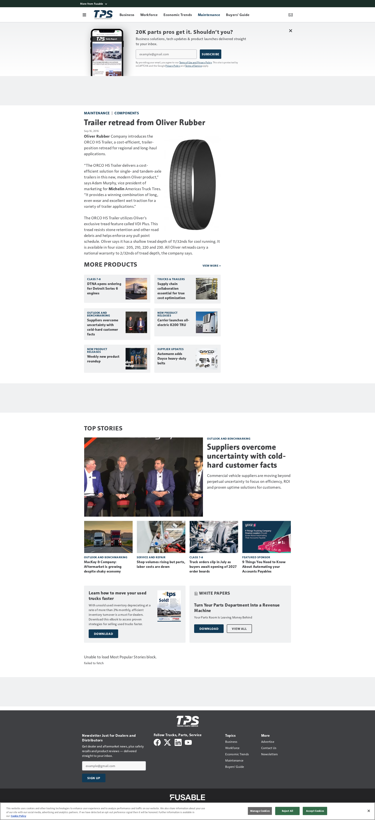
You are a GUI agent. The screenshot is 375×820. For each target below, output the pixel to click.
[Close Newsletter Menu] (290, 30)
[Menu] (84, 14)
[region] (187, 811)
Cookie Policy (18, 815)
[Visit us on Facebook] (157, 742)
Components (126, 113)
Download (103, 634)
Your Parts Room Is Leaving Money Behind (223, 617)
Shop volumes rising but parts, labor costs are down (161, 564)
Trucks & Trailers (171, 279)
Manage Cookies (260, 810)
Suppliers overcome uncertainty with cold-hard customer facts (102, 327)
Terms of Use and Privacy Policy (195, 62)
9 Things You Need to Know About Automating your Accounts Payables (264, 567)
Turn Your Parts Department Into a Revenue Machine (237, 607)
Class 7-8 (94, 279)
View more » (212, 265)
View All (239, 629)
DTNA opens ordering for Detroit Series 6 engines (104, 288)
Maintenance (97, 113)
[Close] (368, 811)
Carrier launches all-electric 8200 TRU (173, 322)
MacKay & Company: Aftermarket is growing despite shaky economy (103, 567)
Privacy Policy (172, 65)
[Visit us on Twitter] (167, 742)
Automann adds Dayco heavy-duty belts (171, 358)
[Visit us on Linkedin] (178, 742)
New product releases (167, 314)
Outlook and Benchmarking (98, 314)
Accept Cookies (315, 810)
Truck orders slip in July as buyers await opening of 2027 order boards (213, 567)
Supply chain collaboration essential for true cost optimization (171, 291)
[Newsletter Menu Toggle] (290, 14)
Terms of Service (193, 65)
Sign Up (93, 778)
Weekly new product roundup (103, 358)
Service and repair (151, 557)
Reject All (287, 810)
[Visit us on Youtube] (188, 742)
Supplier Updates (170, 349)
